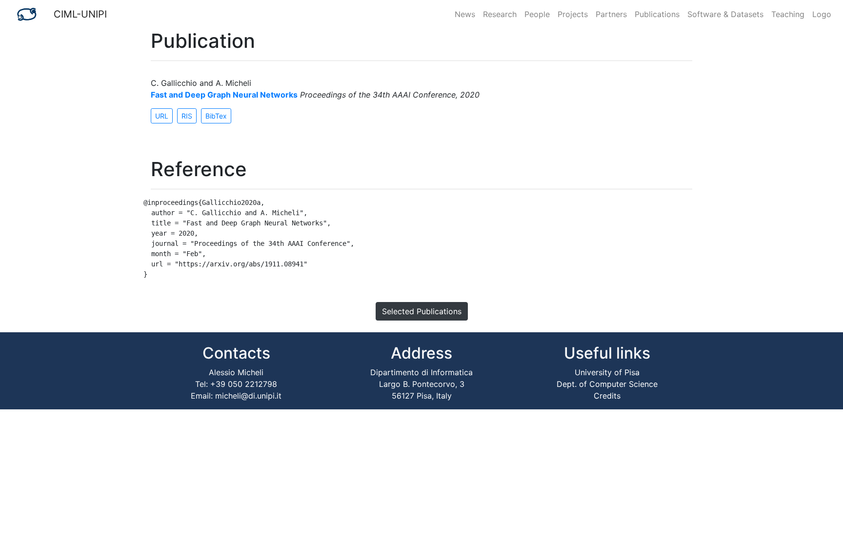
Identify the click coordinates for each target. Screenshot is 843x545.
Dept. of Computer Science (607, 384)
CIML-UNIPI (80, 14)
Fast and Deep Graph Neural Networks (224, 95)
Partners (611, 14)
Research (500, 14)
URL (161, 116)
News (465, 14)
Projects (573, 14)
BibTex (216, 116)
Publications (657, 14)
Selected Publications (422, 311)
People (537, 14)
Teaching (787, 14)
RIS (186, 116)
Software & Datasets (725, 14)
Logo (821, 14)
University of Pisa (607, 372)
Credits (607, 396)
